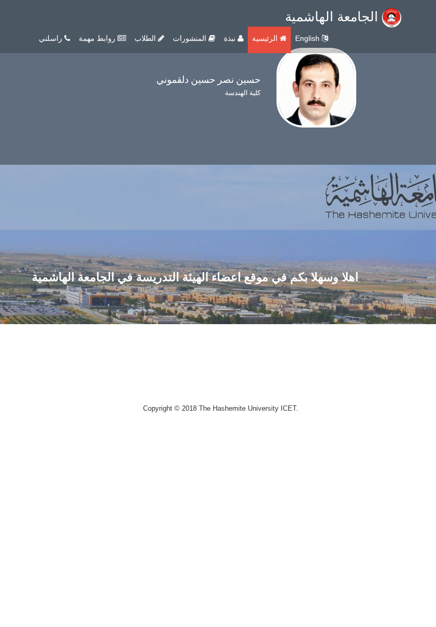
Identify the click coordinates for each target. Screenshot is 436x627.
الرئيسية (266, 38)
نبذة (231, 38)
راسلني (51, 38)
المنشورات (190, 38)
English (308, 38)
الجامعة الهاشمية (333, 16)
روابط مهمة (98, 38)
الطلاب (146, 38)
